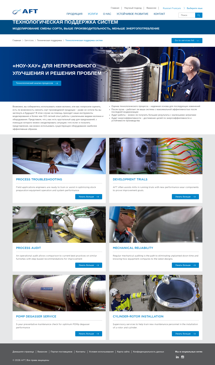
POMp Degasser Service (36, 316)
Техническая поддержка (49, 40)
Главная (115, 8)
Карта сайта (123, 352)
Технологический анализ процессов (34, 83)
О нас (107, 14)
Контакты (80, 352)
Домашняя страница (23, 352)
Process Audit (28, 248)
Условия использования (101, 352)
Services (29, 40)
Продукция (74, 14)
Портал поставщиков (61, 352)
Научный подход (132, 8)
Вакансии (151, 8)
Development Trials (130, 179)
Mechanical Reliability (133, 248)
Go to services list (184, 40)
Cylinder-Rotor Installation (138, 316)
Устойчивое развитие (132, 14)
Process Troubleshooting (39, 179)
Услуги (93, 14)
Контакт (159, 14)
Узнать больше (86, 197)
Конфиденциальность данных (148, 352)
